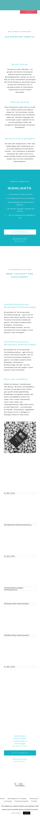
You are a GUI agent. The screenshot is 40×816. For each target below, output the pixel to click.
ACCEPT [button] (26, 813)
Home (2, 798)
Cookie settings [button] (16, 813)
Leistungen (8, 801)
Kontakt (34, 801)
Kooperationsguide (21, 801)
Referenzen (34, 798)
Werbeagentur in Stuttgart (17, 798)
